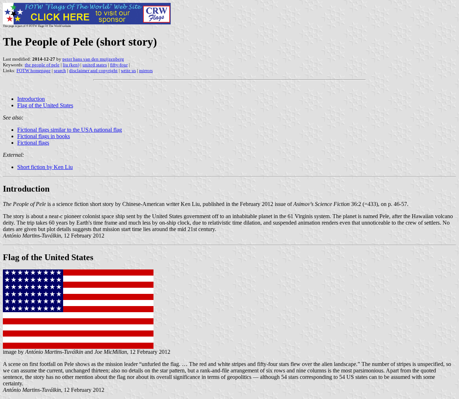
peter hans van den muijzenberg (93, 59)
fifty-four (119, 64)
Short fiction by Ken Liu (45, 167)
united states (94, 64)
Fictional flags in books (43, 136)
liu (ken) (71, 64)
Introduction (31, 99)
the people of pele (42, 64)
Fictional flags (33, 143)
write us (128, 70)
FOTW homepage (33, 70)
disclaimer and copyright (93, 70)
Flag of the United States (45, 105)
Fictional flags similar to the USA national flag (69, 130)
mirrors (146, 70)
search (60, 70)
